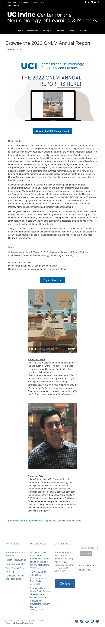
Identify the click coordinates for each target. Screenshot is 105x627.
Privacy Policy (28, 623)
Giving (71, 31)
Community (23, 2)
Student (34, 2)
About (20, 31)
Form (21, 568)
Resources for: (10, 2)
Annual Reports (86, 565)
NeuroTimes (85, 570)
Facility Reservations (15, 560)
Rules (15, 568)
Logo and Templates (15, 564)
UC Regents (17, 623)
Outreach (60, 31)
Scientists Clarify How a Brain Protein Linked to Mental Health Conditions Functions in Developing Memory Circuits (40, 597)
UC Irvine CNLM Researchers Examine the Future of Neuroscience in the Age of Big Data (39, 558)
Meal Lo (9, 571)
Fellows (17, 6)
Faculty (42, 2)
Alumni (8, 6)
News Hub (83, 31)
